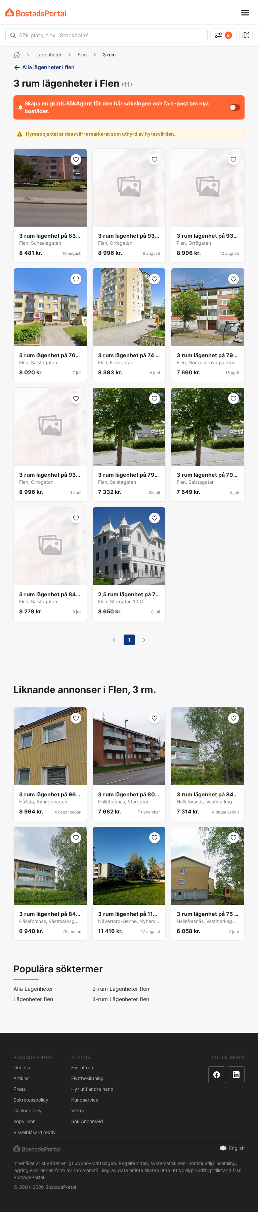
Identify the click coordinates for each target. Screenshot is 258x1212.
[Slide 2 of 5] (125, 579)
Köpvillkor (24, 1121)
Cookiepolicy (27, 1110)
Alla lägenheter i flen (48, 67)
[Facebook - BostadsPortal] (216, 1074)
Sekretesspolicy (30, 1100)
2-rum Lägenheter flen (120, 988)
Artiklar (21, 1078)
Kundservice (84, 1100)
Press (19, 1089)
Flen (82, 54)
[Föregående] (114, 640)
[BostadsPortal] (35, 12)
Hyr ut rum (82, 1067)
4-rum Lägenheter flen (120, 999)
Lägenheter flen (33, 999)
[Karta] (246, 35)
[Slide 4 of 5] (133, 579)
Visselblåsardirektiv (34, 1132)
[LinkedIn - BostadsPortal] (236, 1074)
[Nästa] (144, 640)
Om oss (21, 1067)
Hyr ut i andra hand (92, 1089)
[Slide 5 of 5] (137, 579)
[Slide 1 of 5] (121, 579)
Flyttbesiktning (87, 1078)
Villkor (77, 1110)
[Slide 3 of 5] (129, 579)
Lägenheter (48, 54)
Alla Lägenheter (33, 988)
